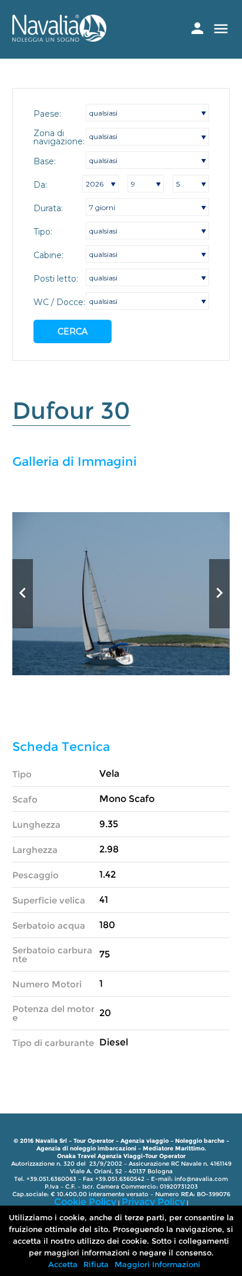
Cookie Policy (85, 1202)
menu (221, 29)
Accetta (63, 1264)
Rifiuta (96, 1264)
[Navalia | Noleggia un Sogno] (59, 38)
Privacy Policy (153, 1202)
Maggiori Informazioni (157, 1264)
